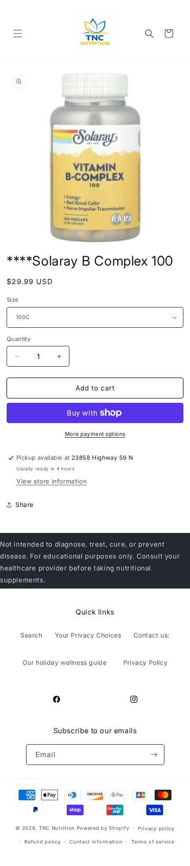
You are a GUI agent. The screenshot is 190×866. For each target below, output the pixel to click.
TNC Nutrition (57, 828)
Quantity (18, 338)
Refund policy (42, 842)
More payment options (95, 434)
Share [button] (24, 504)
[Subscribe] (154, 754)
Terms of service (152, 842)
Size (13, 299)
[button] (17, 33)
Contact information (95, 842)
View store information (51, 481)
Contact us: (151, 635)
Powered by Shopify (103, 828)
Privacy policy (156, 828)
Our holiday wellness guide (65, 662)
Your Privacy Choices (88, 635)
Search (31, 635)
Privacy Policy (145, 662)
